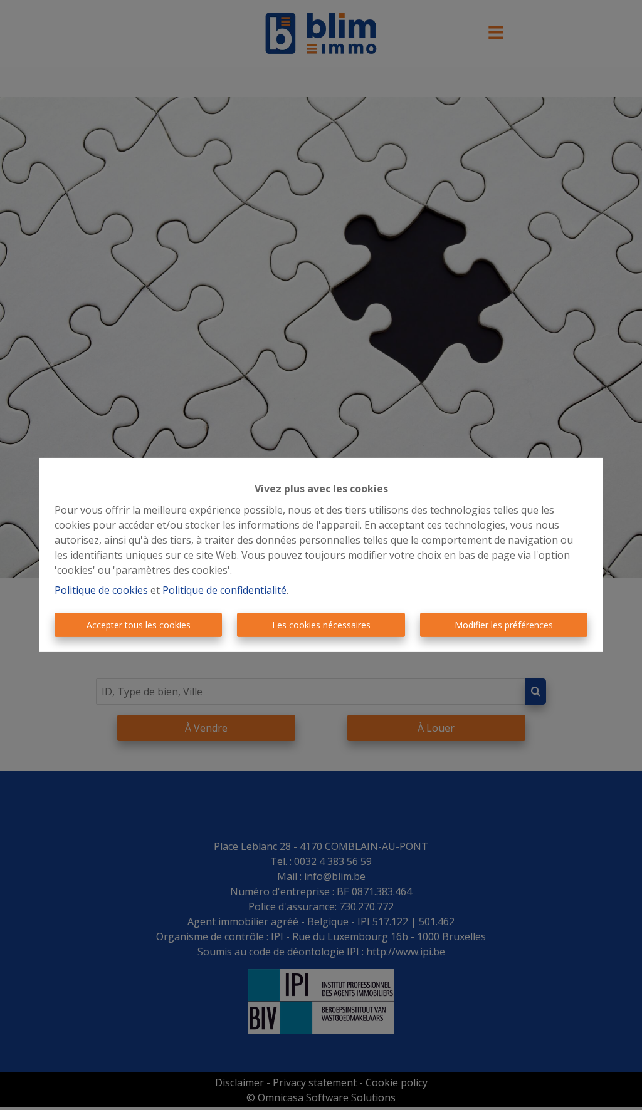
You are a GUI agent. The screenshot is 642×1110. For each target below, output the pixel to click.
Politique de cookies (101, 590)
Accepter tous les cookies (139, 625)
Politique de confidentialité (224, 590)
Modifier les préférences (504, 625)
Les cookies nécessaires (321, 625)
